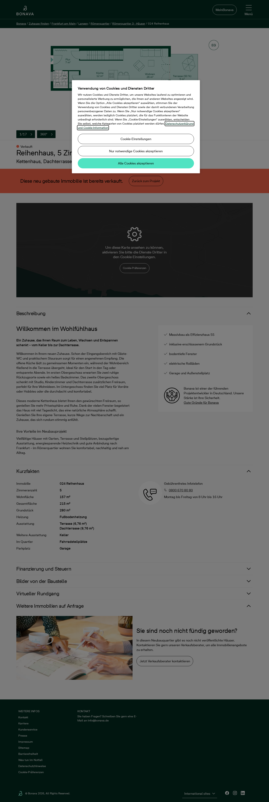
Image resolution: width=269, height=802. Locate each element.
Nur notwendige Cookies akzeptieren (136, 151)
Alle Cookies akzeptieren (136, 163)
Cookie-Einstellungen (136, 139)
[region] (136, 126)
